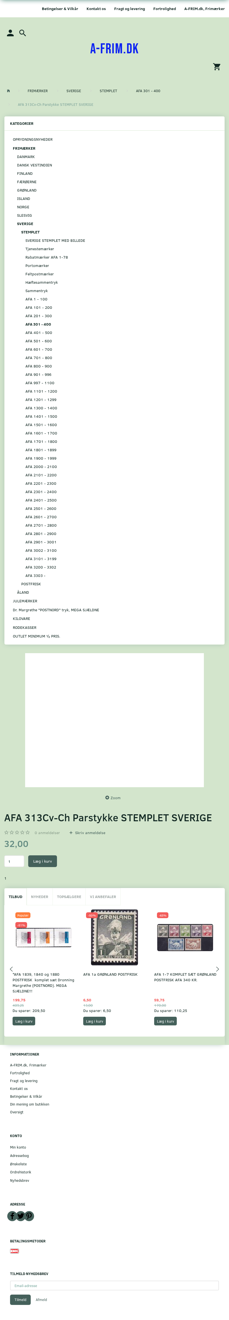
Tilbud (15, 896)
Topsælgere (69, 896)
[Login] (10, 32)
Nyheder (39, 896)
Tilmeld (20, 1299)
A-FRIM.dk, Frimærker (204, 8)
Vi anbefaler (103, 896)
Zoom (116, 797)
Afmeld (41, 1299)
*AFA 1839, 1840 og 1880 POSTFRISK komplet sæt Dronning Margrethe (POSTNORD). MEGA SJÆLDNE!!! (43, 982)
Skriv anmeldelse (89, 832)
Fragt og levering (129, 8)
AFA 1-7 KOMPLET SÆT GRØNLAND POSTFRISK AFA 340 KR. (185, 976)
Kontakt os (96, 8)
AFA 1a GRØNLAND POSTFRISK (110, 974)
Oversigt (16, 1111)
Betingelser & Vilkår (60, 8)
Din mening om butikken (29, 1104)
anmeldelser (47, 832)
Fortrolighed (164, 8)
